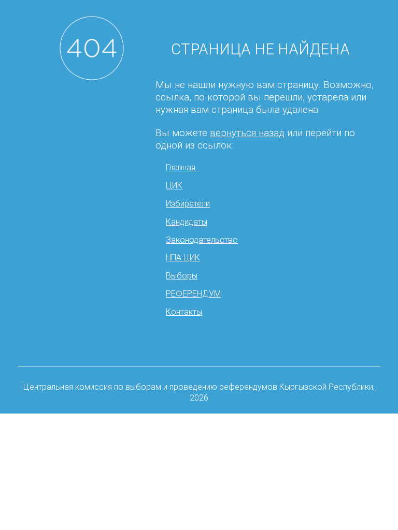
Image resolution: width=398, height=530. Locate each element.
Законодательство (202, 240)
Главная (180, 167)
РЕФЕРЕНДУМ (193, 294)
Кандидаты (186, 222)
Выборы (181, 276)
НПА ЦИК (183, 257)
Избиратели (188, 204)
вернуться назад (247, 133)
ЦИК (174, 185)
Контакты (184, 312)
